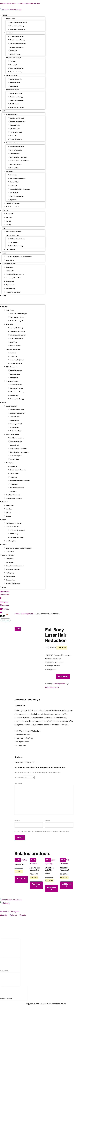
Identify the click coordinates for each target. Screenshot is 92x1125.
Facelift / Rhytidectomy (13, 292)
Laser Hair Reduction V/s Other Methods (19, 256)
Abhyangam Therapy (16, 97)
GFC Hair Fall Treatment (17, 239)
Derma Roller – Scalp (16, 246)
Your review (19, 783)
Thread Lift (13, 65)
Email (47, 820)
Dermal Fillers (14, 168)
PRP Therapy (14, 242)
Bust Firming (14, 86)
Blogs (4, 295)
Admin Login (5, 620)
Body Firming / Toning (17, 26)
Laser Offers (10, 260)
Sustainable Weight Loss (17, 29)
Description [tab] (20, 699)
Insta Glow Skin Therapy (17, 121)
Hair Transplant (11, 249)
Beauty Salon (10, 214)
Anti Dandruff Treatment (13, 231)
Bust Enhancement (16, 79)
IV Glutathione (14, 136)
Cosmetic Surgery (9, 263)
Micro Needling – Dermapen (18, 157)
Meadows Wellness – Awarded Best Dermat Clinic (20, 3)
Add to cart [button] (21, 879)
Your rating (19, 777)
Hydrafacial (13, 175)
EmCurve (13, 61)
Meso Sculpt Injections (17, 68)
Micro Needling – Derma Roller (19, 160)
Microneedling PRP (16, 164)
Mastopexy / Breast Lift (13, 278)
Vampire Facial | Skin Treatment (20, 189)
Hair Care (9, 217)
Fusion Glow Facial (16, 139)
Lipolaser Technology (16, 36)
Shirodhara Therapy (16, 93)
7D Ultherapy (14, 192)
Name (17, 820)
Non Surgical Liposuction (18, 43)
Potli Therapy (14, 104)
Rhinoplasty (9, 270)
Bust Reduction (15, 82)
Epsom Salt (13, 50)
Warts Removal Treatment (14, 207)
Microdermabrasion (16, 150)
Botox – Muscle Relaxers (17, 178)
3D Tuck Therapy (15, 54)
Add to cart (63, 676)
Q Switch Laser (14, 128)
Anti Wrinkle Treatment (17, 196)
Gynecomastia (10, 285)
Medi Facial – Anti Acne (17, 146)
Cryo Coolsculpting (16, 72)
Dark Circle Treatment (13, 203)
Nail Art (8, 221)
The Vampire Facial (16, 132)
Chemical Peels (14, 125)
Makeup (8, 224)
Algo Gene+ (13, 199)
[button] (22, 301)
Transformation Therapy (17, 40)
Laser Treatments (52, 687)
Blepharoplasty (10, 288)
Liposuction (9, 267)
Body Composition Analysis (18, 22)
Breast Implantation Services (15, 274)
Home (17, 614)
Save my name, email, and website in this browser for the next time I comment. (43, 831)
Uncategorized (27, 614)
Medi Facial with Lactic (17, 118)
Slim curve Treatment (16, 47)
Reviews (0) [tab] (34, 699)
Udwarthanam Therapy (17, 100)
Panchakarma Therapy (17, 107)
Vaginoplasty (10, 281)
